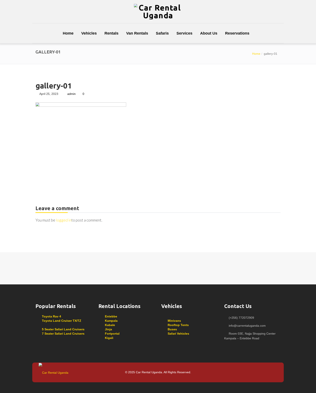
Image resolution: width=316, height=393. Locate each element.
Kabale (110, 325)
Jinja (108, 329)
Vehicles (89, 33)
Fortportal (112, 333)
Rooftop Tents (178, 325)
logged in (63, 220)
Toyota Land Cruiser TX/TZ (61, 320)
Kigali (109, 338)
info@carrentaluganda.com (247, 325)
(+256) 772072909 (241, 317)
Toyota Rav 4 (51, 316)
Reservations (237, 33)
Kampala (111, 320)
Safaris (162, 33)
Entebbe (111, 316)
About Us (208, 33)
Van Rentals (137, 33)
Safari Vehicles (178, 333)
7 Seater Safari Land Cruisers (63, 333)
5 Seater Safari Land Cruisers (63, 329)
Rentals (111, 33)
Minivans (174, 320)
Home (68, 33)
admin (71, 94)
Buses (172, 329)
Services (184, 33)
